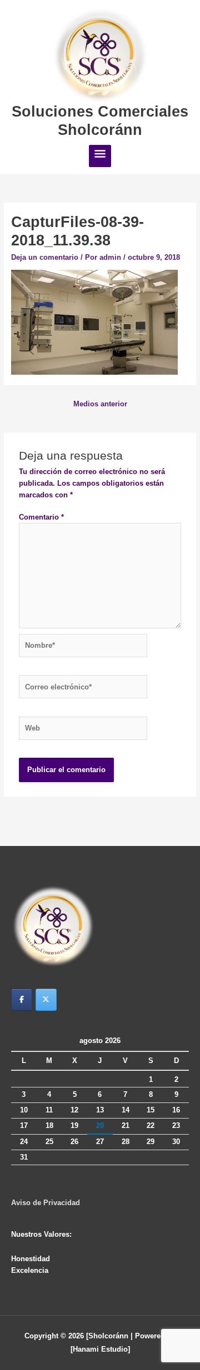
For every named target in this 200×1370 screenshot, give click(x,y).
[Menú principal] (100, 156)
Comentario (41, 517)
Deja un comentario (44, 257)
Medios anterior (100, 404)
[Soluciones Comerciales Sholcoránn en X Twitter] (46, 1000)
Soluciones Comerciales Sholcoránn (100, 120)
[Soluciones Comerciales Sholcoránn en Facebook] (21, 1000)
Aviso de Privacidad (45, 1202)
